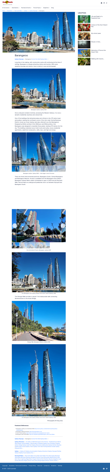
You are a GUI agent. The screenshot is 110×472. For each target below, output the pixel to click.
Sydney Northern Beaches (55, 445)
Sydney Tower (29, 446)
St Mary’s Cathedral (38, 443)
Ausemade (13, 468)
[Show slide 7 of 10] (61, 169)
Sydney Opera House (20, 446)
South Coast (31, 460)
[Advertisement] (39, 197)
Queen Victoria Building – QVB (25, 443)
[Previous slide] (14, 149)
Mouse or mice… (96, 42)
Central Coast (40, 457)
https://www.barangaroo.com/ (35, 431)
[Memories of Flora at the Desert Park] (84, 53)
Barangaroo (38, 441)
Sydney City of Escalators (49, 443)
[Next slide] (63, 149)
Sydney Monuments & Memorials (40, 445)
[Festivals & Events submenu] (31, 7)
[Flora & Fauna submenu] (41, 7)
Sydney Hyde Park (27, 445)
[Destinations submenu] (19, 7)
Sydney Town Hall (38, 446)
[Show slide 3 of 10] (31, 169)
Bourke (28, 457)
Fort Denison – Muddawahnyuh (49, 441)
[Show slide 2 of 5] (23, 245)
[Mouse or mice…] (84, 45)
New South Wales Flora (43, 455)
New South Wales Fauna (31, 455)
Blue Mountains (22, 457)
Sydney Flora (30, 452)
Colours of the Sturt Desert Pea (99, 25)
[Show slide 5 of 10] (46, 169)
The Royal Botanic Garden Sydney (51, 446)
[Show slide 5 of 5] (46, 245)
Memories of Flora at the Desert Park (98, 51)
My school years (96, 33)
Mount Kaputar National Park (36, 459)
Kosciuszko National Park (50, 457)
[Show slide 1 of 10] (15, 169)
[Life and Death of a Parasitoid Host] (84, 19)
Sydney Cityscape (19, 59)
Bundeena (33, 457)
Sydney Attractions (19, 441)
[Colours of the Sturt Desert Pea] (84, 28)
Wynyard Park (18, 448)
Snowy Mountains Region (21, 460)
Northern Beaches (48, 459)
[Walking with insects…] (84, 62)
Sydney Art (22, 451)
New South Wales (19, 455)
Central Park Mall (36, 59)
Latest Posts (82, 13)
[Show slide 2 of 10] (23, 169)
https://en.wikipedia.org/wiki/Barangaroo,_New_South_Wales (42, 434)
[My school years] (84, 36)
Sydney (16, 451)
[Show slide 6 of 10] (53, 169)
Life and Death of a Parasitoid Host (96, 17)
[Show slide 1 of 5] (15, 245)
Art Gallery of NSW (30, 441)
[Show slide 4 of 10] (38, 169)
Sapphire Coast (57, 459)
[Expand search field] (107, 3)
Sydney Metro (44, 59)
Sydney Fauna (23, 452)
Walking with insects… (97, 59)
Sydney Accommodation (32, 451)
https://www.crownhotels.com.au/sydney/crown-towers (37, 432)
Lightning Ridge (25, 459)
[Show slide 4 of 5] (38, 245)
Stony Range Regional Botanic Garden (44, 460)
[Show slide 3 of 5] (31, 245)
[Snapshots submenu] (49, 7)
